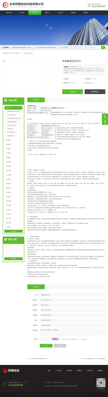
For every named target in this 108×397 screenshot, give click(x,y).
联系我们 (86, 12)
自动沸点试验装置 (11, 125)
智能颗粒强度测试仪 (12, 121)
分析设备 (8, 227)
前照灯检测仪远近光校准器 (14, 118)
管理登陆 (85, 394)
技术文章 (60, 12)
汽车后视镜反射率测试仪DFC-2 (39, 358)
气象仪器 (8, 157)
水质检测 (8, 144)
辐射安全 (8, 188)
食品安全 (8, 183)
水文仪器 (8, 174)
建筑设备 (8, 201)
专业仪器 (8, 214)
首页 (11, 53)
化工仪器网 (79, 394)
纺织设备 (8, 222)
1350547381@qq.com (58, 382)
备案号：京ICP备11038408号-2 (55, 394)
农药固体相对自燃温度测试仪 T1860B (21, 47)
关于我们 (21, 12)
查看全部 (13, 231)
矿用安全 (8, 153)
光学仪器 (8, 170)
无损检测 (8, 161)
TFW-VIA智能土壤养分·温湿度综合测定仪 (45, 47)
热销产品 (8, 107)
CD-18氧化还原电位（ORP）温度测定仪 (95, 358)
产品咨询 (72, 92)
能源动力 (8, 196)
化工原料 (8, 218)
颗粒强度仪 (10, 128)
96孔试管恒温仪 (11, 114)
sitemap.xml (67, 394)
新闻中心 (47, 12)
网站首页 (9, 12)
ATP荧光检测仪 (11, 132)
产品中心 (34, 12)
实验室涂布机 (10, 135)
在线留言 (73, 12)
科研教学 (8, 148)
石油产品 (8, 209)
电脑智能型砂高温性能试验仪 (14, 111)
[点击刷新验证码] (55, 339)
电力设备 (8, 166)
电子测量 (8, 192)
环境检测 (8, 179)
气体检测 (8, 140)
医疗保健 (8, 205)
